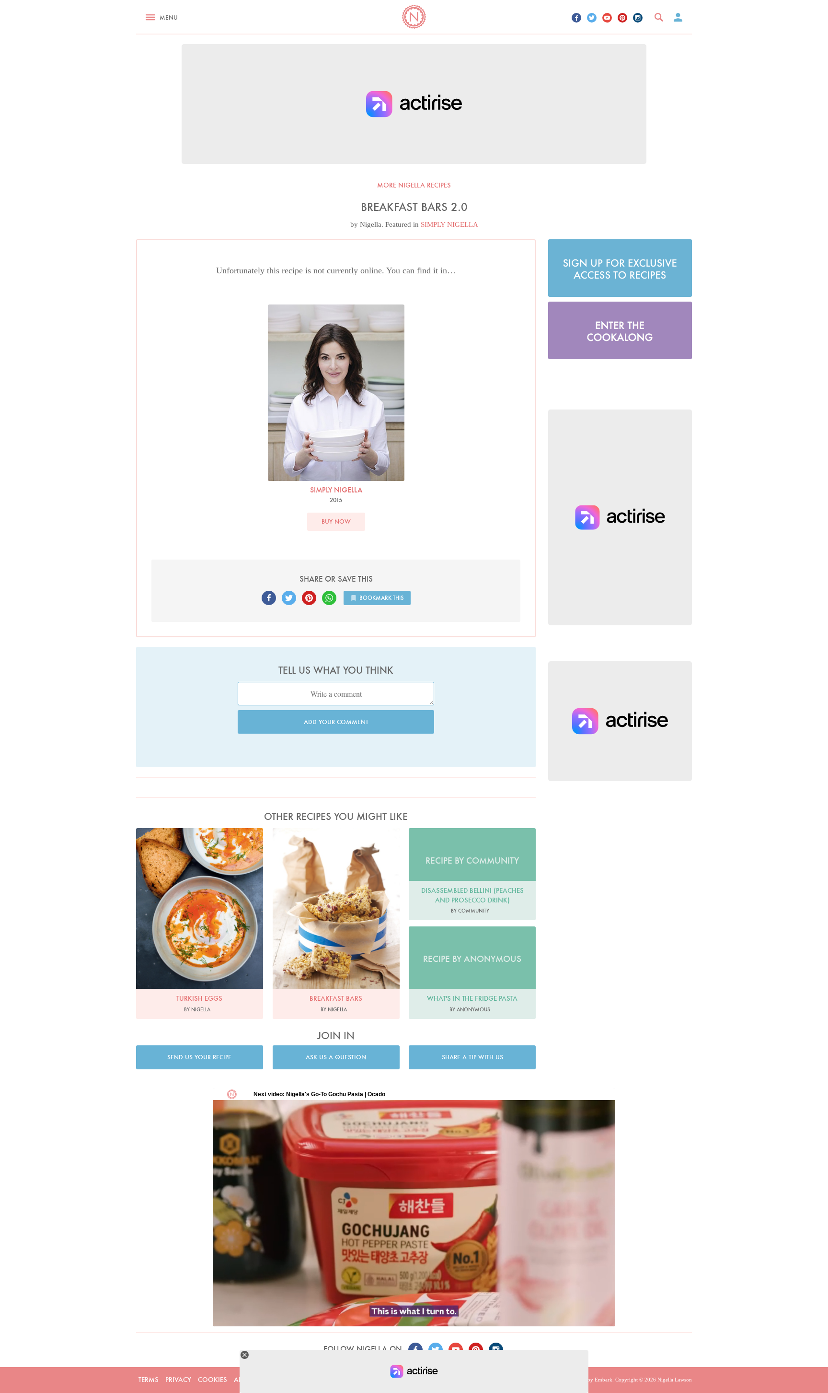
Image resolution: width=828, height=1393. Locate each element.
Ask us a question (336, 1057)
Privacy (178, 1379)
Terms (148, 1379)
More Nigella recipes (414, 185)
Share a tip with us (472, 1057)
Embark (603, 1379)
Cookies (212, 1379)
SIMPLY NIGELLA (449, 224)
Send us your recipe (199, 1057)
